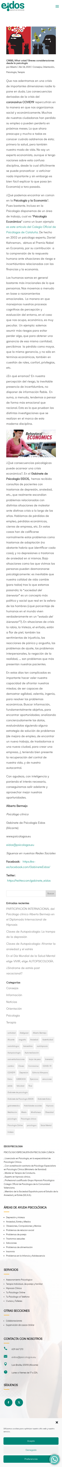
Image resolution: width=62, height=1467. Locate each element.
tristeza (11, 1132)
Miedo (24, 1112)
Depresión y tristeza (15, 1217)
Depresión (24, 1073)
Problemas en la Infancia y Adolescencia (25, 1256)
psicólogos (31, 1125)
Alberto (13, 67)
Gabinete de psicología (18, 1092)
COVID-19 (47, 1066)
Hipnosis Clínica (14, 1288)
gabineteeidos (14, 1106)
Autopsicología (14, 1053)
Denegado (31, 1450)
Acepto (31, 1441)
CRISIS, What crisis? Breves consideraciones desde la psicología (30, 62)
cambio (11, 1066)
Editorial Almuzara (40, 1073)
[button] (57, 1422)
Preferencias (31, 1459)
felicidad (20, 1086)
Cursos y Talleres (14, 1301)
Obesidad (49, 1112)
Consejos (37, 67)
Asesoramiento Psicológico (19, 1279)
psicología (12, 1119)
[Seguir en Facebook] (8, 1402)
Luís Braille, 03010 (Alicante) (25, 1365)
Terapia (21, 72)
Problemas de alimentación (19, 1247)
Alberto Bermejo (39, 1033)
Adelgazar (24, 1033)
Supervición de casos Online (20, 1325)
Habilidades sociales (33, 1106)
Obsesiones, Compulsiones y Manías (23, 1226)
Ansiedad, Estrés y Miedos (18, 1221)
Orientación (48, 67)
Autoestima (28, 1046)
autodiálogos (13, 1046)
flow (30, 1086)
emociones (47, 1079)
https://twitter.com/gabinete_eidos (29, 880)
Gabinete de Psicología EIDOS (20, 1099)
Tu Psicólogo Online (15, 1292)
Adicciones (11, 1243)
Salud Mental (46, 1125)
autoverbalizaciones (16, 1059)
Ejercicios (34, 1079)
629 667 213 (17, 1349)
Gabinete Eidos (44, 1099)
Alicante (11, 1040)
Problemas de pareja (16, 1234)
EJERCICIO (21, 1079)
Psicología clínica (28, 1119)
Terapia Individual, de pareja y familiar (24, 1284)
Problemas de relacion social (20, 1230)
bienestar (49, 1059)
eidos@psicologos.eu (20, 845)
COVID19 (11, 1073)
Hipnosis (49, 1106)
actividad (12, 1033)
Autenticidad (47, 1040)
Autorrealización (32, 1053)
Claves (21, 1066)
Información (14, 995)
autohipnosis (42, 1046)
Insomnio (10, 1251)
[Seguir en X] (19, 1402)
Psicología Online (15, 1125)
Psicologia (11, 72)
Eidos (10, 1079)
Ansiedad (34, 1040)
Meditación (12, 1112)
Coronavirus (33, 1066)
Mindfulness (36, 1112)
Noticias (11, 1002)
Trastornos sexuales (15, 1238)
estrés (10, 1086)
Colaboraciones (14, 1320)
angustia (22, 1040)
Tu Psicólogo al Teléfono (18, 1297)
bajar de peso (35, 1059)
